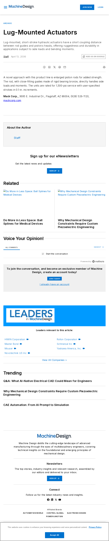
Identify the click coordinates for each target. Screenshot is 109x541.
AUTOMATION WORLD (33, 513)
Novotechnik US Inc (16, 353)
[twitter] (54, 67)
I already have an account (54, 284)
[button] (5, 7)
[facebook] (44, 67)
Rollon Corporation (67, 339)
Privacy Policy (95, 527)
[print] (104, 67)
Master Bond (11, 343)
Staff (6, 56)
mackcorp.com (12, 100)
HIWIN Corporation (15, 339)
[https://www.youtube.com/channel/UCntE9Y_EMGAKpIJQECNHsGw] (59, 499)
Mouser (9, 348)
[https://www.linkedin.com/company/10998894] (52, 499)
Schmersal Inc (64, 343)
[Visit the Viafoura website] (98, 261)
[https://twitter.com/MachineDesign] (55, 499)
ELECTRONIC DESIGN (76, 513)
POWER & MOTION (54, 516)
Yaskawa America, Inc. (69, 348)
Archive (7, 23)
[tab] (11, 247)
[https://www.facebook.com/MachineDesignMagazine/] (48, 499)
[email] (64, 67)
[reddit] (59, 67)
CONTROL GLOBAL (55, 513)
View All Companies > (54, 360)
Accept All (54, 535)
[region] (54, 254)
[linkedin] (49, 67)
